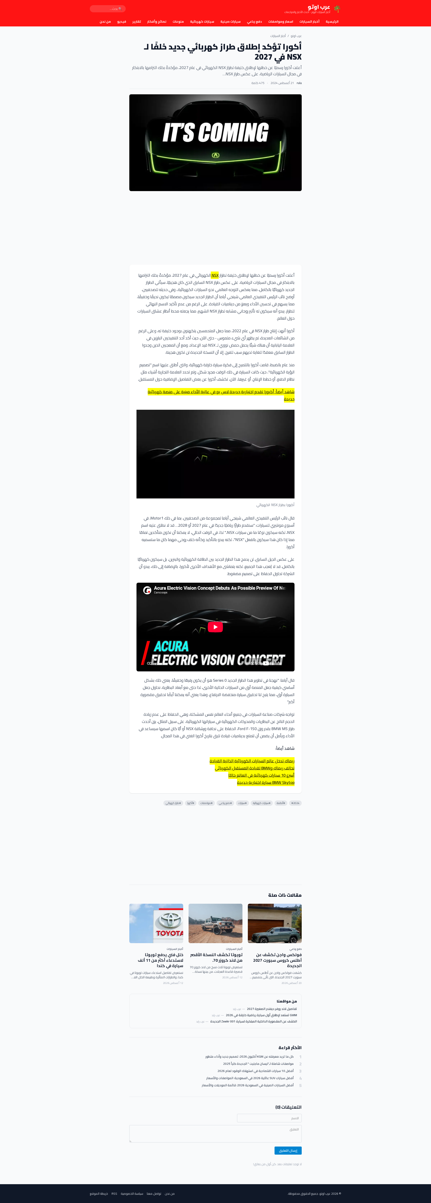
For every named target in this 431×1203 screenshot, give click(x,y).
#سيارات (242, 803)
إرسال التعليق (288, 1150)
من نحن (105, 21)
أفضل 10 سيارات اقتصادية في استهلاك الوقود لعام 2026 (256, 1071)
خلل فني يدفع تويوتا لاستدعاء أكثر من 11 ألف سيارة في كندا (160, 960)
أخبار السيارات (309, 21)
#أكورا (190, 803)
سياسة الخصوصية (132, 1193)
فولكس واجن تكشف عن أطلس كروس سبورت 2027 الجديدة (277, 960)
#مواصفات (206, 803)
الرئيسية (332, 21)
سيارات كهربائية (202, 21)
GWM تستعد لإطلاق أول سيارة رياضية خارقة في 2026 (261, 1015)
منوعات (178, 21)
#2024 (295, 803)
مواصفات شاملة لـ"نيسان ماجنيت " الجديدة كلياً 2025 (258, 1064)
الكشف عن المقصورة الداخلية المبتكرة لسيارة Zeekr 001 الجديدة (253, 1021)
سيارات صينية (230, 21)
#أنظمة (281, 803)
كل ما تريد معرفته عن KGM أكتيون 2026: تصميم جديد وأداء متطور (249, 1056)
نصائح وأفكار (156, 21)
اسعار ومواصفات (280, 21)
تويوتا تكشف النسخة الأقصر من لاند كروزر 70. (216, 957)
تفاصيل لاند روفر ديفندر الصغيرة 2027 (272, 1009)
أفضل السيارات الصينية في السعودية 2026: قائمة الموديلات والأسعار (248, 1085)
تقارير (136, 21)
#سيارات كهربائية (261, 803)
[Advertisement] (215, 227)
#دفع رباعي (225, 803)
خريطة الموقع (99, 1193)
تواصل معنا (154, 1193)
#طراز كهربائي (173, 803)
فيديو (121, 21)
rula (299, 83)
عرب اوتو (296, 36)
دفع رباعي (254, 21)
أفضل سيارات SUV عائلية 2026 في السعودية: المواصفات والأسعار (250, 1078)
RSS (114, 1193)
